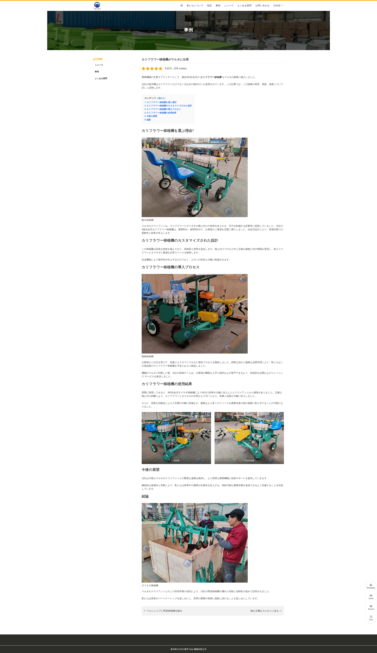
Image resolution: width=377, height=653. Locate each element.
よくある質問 (244, 5)
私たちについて (195, 5)
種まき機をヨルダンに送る (264, 610)
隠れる (161, 98)
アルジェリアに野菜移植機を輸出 (164, 610)
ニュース (229, 5)
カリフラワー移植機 (210, 77)
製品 (209, 5)
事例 (218, 5)
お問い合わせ (262, 5)
